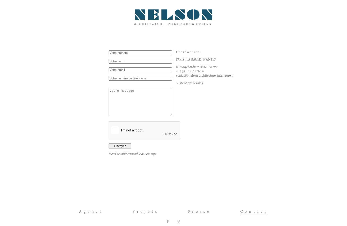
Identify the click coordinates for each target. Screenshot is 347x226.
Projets (146, 212)
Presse (199, 212)
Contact (254, 212)
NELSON (174, 16)
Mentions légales (191, 83)
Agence (91, 212)
